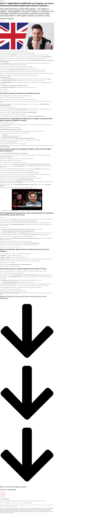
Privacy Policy (19, 502)
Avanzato (2, 496)
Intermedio (3, 494)
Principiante (3, 492)
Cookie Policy (13, 502)
